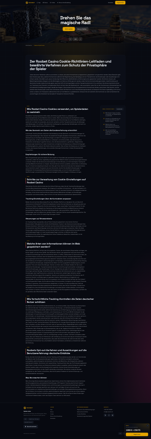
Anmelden (110, 2)
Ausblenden (119, 109)
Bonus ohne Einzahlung (65, 2)
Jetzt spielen (69, 29)
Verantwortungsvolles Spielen (84, 416)
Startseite (29, 45)
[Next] (80, 39)
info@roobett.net (108, 411)
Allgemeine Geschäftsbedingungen (86, 409)
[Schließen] (148, 425)
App (39, 2)
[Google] (112, 415)
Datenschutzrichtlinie (82, 411)
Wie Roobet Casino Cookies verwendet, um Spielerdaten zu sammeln (113, 114)
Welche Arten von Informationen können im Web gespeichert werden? (112, 126)
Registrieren (120, 2)
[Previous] (70, 39)
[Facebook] (108, 415)
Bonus (46, 2)
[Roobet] (30, 2)
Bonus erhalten (81, 29)
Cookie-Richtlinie (81, 414)
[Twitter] (105, 415)
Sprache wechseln (31, 426)
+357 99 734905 (108, 409)
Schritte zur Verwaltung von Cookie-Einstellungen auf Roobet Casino (112, 120)
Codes (53, 2)
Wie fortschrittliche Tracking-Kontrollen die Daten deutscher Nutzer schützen (112, 132)
